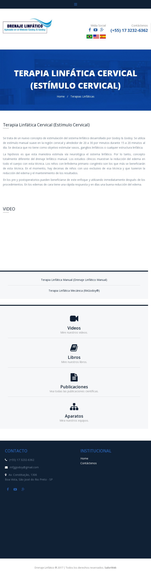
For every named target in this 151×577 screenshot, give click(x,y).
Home (61, 96)
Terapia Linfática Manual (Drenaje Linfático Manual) (74, 280)
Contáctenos (88, 463)
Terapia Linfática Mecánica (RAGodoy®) (74, 290)
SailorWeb (110, 567)
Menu (75, 4)
